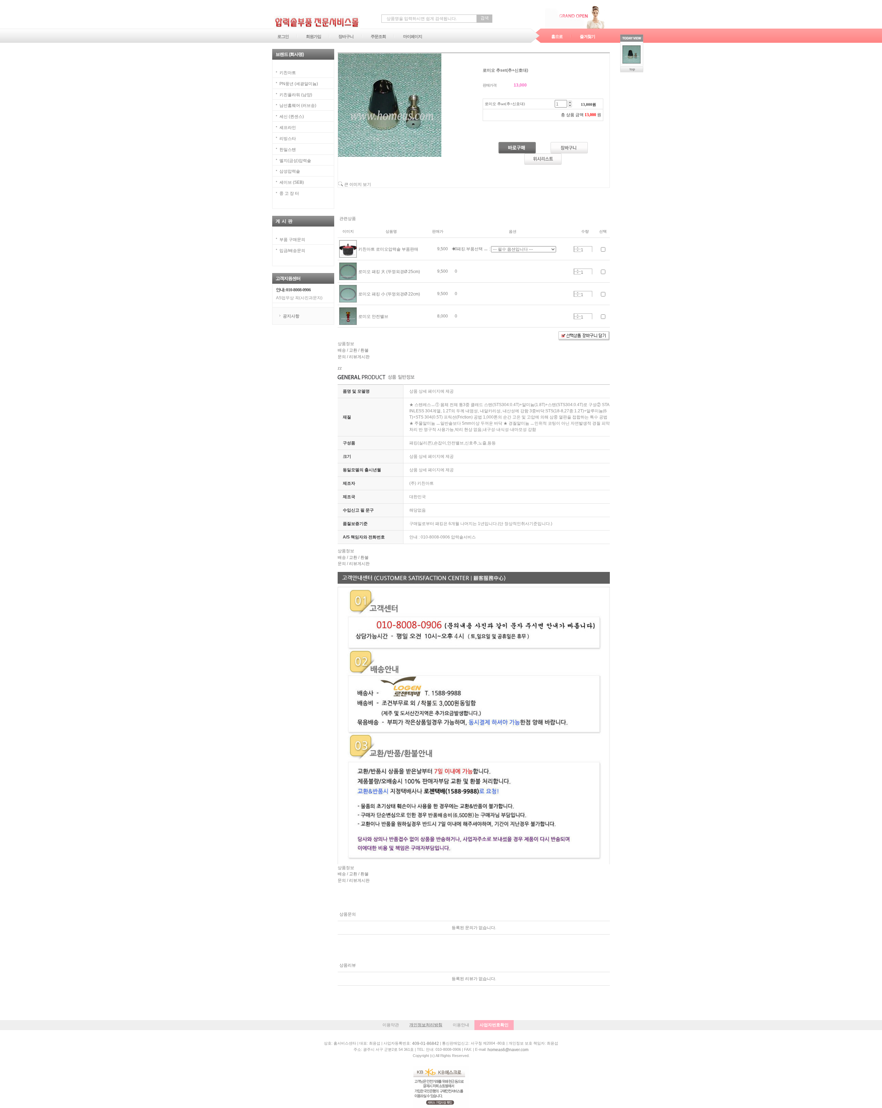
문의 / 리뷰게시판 (354, 356)
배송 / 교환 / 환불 (353, 350)
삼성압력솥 (289, 171)
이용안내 (461, 1025)
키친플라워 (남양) (295, 94)
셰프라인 (287, 127)
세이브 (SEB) (291, 182)
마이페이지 (412, 36)
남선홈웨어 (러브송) (297, 105)
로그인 (283, 36)
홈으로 (557, 36)
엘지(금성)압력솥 (295, 160)
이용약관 (390, 1025)
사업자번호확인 (494, 1025)
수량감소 (577, 250)
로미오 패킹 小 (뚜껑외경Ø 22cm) (389, 294)
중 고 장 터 (289, 193)
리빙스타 (287, 138)
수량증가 (577, 247)
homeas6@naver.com (508, 1049)
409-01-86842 (425, 1043)
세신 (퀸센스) (291, 116)
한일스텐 (287, 149)
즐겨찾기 (587, 36)
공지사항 (291, 316)
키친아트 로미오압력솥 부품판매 (388, 249)
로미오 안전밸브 (373, 316)
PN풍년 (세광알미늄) (298, 83)
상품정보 (346, 343)
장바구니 (345, 36)
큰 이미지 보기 (357, 184)
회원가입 (313, 36)
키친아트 (287, 72)
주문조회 (378, 36)
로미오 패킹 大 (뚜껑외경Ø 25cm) (389, 271)
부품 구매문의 (292, 239)
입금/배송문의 (292, 250)
